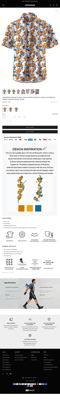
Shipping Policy (19, 355)
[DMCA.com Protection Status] (30, 390)
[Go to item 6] (28, 91)
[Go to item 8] (37, 91)
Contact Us (34, 360)
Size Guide (33, 357)
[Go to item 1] (4, 91)
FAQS (32, 355)
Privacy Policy (47, 362)
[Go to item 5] (23, 91)
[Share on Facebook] (7, 272)
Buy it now (30, 131)
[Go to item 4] (18, 91)
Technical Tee (5, 362)
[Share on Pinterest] (11, 272)
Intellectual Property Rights (51, 367)
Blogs (45, 357)
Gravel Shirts (5, 355)
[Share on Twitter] (9, 272)
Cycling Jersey (6, 357)
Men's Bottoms (6, 367)
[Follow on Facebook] (3, 373)
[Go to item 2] (9, 91)
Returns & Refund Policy (21, 357)
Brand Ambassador (48, 360)
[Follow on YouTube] (10, 373)
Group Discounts (6, 369)
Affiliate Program (48, 369)
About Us (46, 355)
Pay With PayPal (19, 360)
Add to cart (30, 127)
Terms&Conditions (48, 364)
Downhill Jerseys (6, 364)
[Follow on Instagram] (7, 373)
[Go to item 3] (14, 91)
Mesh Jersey (5, 360)
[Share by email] (13, 272)
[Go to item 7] (32, 91)
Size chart (55, 114)
